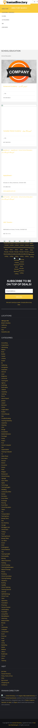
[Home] (15, 2)
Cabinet (3, 389)
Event (3, 634)
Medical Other (5, 620)
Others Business (6, 560)
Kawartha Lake (5, 332)
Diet (2, 520)
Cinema (3, 358)
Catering (3, 394)
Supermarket (5, 449)
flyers (15, 702)
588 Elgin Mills (5, 321)
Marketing (4, 645)
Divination (4, 496)
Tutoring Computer (6, 452)
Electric (3, 463)
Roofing (3, 583)
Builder (3, 354)
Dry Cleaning (4, 523)
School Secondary (6, 576)
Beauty (3, 623)
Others (3, 651)
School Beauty (5, 414)
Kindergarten (5, 547)
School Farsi (4, 529)
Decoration (4, 458)
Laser (3, 374)
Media (3, 647)
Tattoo (3, 509)
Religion (3, 472)
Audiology (4, 385)
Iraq (2, 329)
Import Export (5, 398)
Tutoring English (5, 487)
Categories (5, 20)
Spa (2, 447)
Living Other (4, 614)
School (3, 656)
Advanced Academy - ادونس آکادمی (15, 86)
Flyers (4, 16)
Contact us (4, 685)
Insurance (4, 465)
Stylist (3, 483)
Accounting (4, 343)
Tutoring (3, 660)
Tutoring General (6, 589)
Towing (3, 532)
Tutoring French (5, 536)
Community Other (6, 492)
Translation (4, 603)
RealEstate (4, 654)
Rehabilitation (5, 616)
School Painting (5, 565)
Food (2, 638)
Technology (4, 485)
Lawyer (3, 403)
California (4, 325)
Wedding (3, 489)
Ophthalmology (5, 594)
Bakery (3, 349)
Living (3, 643)
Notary (3, 467)
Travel (3, 534)
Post (2, 443)
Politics (3, 440)
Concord (3, 327)
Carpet (3, 356)
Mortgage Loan (5, 527)
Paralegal (4, 436)
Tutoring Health (5, 554)
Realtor (3, 412)
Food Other (4, 505)
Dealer (3, 360)
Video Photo (4, 456)
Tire (2, 512)
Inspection (4, 369)
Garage (3, 525)
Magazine (4, 376)
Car (2, 625)
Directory (5, 9)
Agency (3, 383)
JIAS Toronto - (8, 222)
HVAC (2, 545)
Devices (3, 460)
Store (2, 658)
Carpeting (4, 392)
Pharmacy (4, 605)
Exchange (4, 500)
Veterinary (4, 618)
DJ (1, 363)
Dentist (3, 494)
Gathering (4, 365)
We (3, 23)
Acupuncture (4, 345)
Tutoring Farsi (5, 516)
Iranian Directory (6, 673)
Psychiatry (4, 611)
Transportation (5, 514)
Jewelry (3, 400)
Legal (2, 640)
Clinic (2, 427)
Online (3, 407)
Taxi (2, 552)
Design (3, 429)
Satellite (3, 585)
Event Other (4, 498)
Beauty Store (5, 518)
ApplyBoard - (7, 175)
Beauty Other (5, 538)
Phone (3, 571)
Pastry (3, 438)
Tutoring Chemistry (6, 420)
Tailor (3, 598)
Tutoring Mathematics (7, 567)
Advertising (4, 347)
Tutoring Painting (6, 578)
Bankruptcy (4, 387)
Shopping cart (5, 682)
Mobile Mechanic (6, 434)
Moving (3, 558)
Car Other (4, 540)
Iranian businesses (11, 698)
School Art (4, 378)
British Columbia (5, 323)
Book (2, 352)
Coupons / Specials (8, 12)
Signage (3, 478)
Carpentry (4, 423)
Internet (3, 372)
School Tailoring (5, 587)
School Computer (6, 445)
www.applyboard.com (9, 191)
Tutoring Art (4, 380)
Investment (4, 432)
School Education (6, 507)
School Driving (5, 476)
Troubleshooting (6, 418)
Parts (2, 469)
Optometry (4, 600)
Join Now (5, 27)
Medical (3, 649)
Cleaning (3, 425)
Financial (3, 636)
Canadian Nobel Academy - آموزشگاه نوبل (17, 131)
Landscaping (4, 609)
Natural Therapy (6, 569)
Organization (5, 409)
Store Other (4, 480)
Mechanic (4, 405)
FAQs (2, 678)
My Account (4, 680)
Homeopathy (5, 556)
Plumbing (4, 574)
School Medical (5, 549)
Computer (4, 629)
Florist (3, 396)
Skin (2, 416)
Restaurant (4, 474)
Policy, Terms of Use (7, 676)
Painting (3, 563)
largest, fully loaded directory (27, 696)
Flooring (3, 503)
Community (4, 627)
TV (2, 454)
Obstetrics (4, 580)
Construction (4, 631)
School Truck (4, 596)
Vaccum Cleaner (5, 607)
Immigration (4, 367)
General (3, 591)
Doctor (3, 543)
